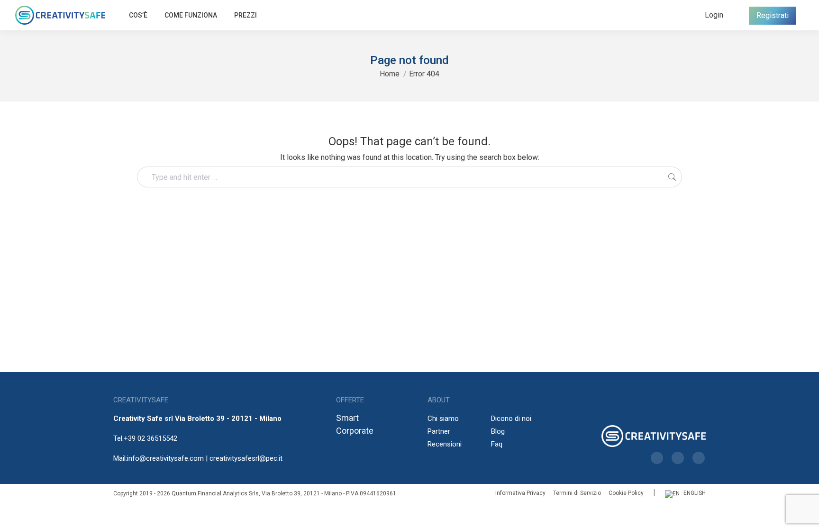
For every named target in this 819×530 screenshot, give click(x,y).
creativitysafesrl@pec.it (245, 458)
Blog (498, 431)
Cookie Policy (626, 493)
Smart (347, 418)
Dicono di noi (511, 418)
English (694, 493)
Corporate (354, 431)
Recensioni (445, 444)
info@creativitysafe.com (165, 458)
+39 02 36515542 (150, 438)
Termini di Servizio (577, 493)
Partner (439, 431)
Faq (496, 444)
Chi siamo (443, 418)
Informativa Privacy (520, 493)
